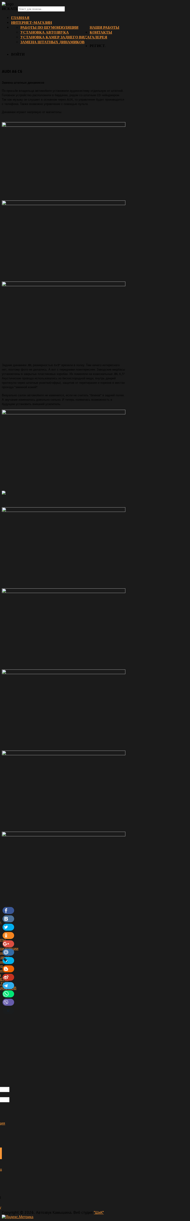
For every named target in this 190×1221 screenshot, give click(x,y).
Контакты (101, 32)
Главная (20, 17)
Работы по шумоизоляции (49, 27)
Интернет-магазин (31, 22)
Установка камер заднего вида (55, 37)
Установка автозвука (44, 32)
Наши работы (104, 27)
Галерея (98, 37)
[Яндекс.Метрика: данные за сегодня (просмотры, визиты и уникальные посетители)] (17, 1217)
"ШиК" (99, 1212)
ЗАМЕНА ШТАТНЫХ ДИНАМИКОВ (52, 42)
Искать (10, 8)
